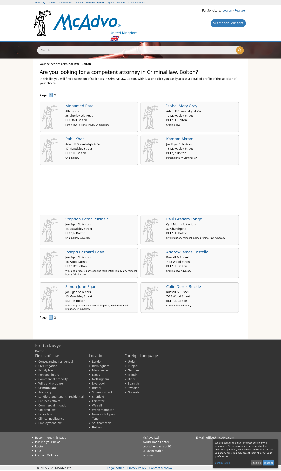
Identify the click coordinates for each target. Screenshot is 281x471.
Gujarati (133, 392)
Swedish (133, 388)
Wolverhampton (103, 410)
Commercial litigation (53, 405)
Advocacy (44, 392)
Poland (121, 2)
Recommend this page (50, 437)
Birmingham (100, 366)
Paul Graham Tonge (184, 219)
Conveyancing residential (55, 361)
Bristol (96, 388)
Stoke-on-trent (102, 392)
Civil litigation (47, 366)
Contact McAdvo (46, 455)
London (97, 361)
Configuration (222, 462)
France (79, 2)
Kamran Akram (179, 138)
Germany (40, 2)
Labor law (45, 414)
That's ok (268, 462)
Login (39, 446)
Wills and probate (50, 383)
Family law (45, 370)
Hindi (131, 379)
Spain (111, 2)
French (132, 375)
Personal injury (48, 375)
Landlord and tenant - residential (61, 397)
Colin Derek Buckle (183, 286)
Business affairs (49, 401)
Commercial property (53, 379)
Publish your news (47, 442)
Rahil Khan (75, 138)
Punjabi (133, 366)
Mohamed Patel (79, 105)
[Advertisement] (137, 191)
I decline (256, 462)
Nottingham (100, 379)
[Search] (240, 50)
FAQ (38, 451)
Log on (227, 10)
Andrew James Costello (187, 252)
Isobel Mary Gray (181, 105)
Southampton (101, 423)
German (133, 370)
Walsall (97, 405)
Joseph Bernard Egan (84, 252)
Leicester (98, 401)
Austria (52, 2)
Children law (46, 410)
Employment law (49, 423)
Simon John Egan (80, 286)
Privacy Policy (136, 468)
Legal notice (115, 468)
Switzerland (65, 2)
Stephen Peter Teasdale (87, 219)
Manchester (100, 370)
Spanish (133, 383)
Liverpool (98, 383)
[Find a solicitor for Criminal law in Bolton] (87, 22)
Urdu (131, 361)
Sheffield (98, 397)
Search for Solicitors (228, 23)
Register (240, 10)
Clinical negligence (51, 418)
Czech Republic (136, 2)
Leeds (96, 375)
